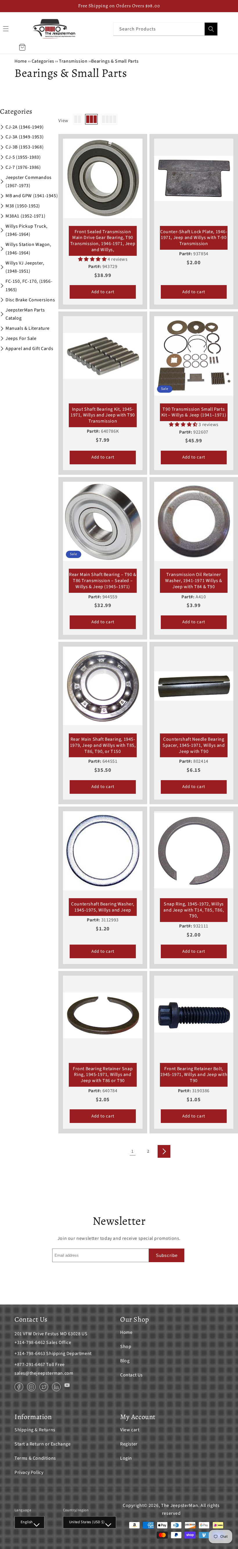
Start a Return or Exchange (43, 1444)
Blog (124, 1361)
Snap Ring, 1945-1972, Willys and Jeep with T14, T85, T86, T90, (193, 910)
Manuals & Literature (28, 328)
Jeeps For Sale (21, 338)
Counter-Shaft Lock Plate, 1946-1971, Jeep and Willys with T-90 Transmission (193, 238)
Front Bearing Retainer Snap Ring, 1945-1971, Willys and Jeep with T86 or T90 (103, 1075)
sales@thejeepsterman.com (44, 1373)
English (27, 1522)
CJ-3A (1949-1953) (25, 137)
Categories (43, 61)
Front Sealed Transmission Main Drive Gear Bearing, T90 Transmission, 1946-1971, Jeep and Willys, (102, 241)
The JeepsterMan (179, 1505)
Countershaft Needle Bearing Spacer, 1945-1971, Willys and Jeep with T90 (194, 745)
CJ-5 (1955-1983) (23, 157)
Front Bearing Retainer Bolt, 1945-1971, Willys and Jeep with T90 (194, 1075)
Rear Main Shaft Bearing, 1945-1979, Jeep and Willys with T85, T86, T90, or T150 (103, 745)
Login (126, 1458)
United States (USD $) (86, 1522)
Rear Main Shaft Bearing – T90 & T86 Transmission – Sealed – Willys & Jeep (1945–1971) (102, 581)
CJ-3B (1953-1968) (25, 147)
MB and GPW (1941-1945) (32, 196)
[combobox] (165, 28)
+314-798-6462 (30, 1342)
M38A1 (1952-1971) (25, 216)
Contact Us (131, 1375)
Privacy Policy (29, 1472)
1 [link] (132, 1151)
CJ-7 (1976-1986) (23, 167)
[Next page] (164, 1151)
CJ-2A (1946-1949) (25, 127)
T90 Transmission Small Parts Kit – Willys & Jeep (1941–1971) (193, 412)
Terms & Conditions (35, 1458)
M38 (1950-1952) (23, 206)
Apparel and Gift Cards (29, 348)
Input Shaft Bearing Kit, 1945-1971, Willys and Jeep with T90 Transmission (103, 415)
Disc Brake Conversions (30, 300)
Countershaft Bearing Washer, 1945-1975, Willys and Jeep (102, 907)
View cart (129, 1430)
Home (21, 61)
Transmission (73, 61)
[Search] (211, 29)
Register (129, 1444)
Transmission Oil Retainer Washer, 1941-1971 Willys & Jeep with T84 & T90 (193, 581)
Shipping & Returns (35, 1430)
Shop (125, 1346)
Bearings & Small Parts (114, 61)
